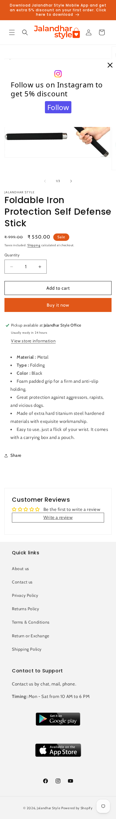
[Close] (110, 65)
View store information (33, 340)
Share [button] (15, 455)
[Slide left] (44, 181)
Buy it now (58, 305)
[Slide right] (71, 181)
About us (20, 568)
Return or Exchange (30, 635)
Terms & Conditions (31, 622)
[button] (11, 32)
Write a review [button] (58, 517)
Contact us (22, 582)
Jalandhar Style (49, 808)
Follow (58, 107)
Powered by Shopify (77, 808)
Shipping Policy (27, 649)
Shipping (33, 245)
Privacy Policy (25, 595)
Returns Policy (25, 608)
